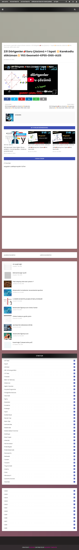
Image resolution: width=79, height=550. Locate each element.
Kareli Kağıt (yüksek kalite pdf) (22, 342)
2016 (40, 525)
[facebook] (66, 1)
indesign (40, 408)
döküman (40, 383)
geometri (40, 396)
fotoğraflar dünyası (40, 392)
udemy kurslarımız (45, 255)
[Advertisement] (39, 26)
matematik (40, 428)
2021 (40, 508)
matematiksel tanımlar (40, 431)
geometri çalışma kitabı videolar (20, 45)
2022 (40, 504)
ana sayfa (5, 1)
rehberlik (40, 456)
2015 (40, 528)
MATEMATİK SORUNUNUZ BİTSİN (22, 325)
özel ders (40, 482)
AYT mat (40, 361)
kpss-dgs (40, 421)
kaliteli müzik (40, 415)
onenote (40, 440)
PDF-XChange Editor (40, 370)
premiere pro (40, 453)
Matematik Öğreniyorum (20, 334)
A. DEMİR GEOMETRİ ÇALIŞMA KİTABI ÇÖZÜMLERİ (27, 299)
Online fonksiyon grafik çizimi (22, 316)
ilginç (40, 399)
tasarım (40, 463)
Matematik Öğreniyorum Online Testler (25, 308)
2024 (40, 498)
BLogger (32, 547)
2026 (40, 491)
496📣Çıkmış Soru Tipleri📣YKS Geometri (62, 148)
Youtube (40, 376)
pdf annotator (40, 443)
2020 (40, 511)
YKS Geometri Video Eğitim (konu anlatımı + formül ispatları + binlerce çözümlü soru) (15, 149)
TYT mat (40, 373)
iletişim (56, 1)
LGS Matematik (25, 1)
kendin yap (40, 418)
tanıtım (40, 459)
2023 (40, 501)
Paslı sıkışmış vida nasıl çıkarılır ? (23, 281)
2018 (40, 518)
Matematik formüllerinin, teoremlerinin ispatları (28, 290)
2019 (40, 515)
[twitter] (69, 1)
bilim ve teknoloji (40, 380)
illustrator (40, 402)
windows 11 (40, 475)
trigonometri (40, 466)
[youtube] (76, 1)
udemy (40, 469)
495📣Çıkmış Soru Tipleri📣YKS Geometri (37, 148)
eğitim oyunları (40, 386)
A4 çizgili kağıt (17, 264)
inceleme (40, 405)
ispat (40, 412)
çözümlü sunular (40, 478)
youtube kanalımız (9, 255)
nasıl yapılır (40, 437)
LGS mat (40, 367)
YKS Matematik (14, 1)
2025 (40, 494)
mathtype (40, 434)
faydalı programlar (40, 389)
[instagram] (73, 1)
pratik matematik (40, 450)
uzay (40, 472)
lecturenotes (40, 424)
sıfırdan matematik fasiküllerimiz (42, 1)
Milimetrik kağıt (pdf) (19, 273)
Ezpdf (40, 364)
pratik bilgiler (40, 447)
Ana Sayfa (7, 45)
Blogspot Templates (51, 547)
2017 (40, 521)
